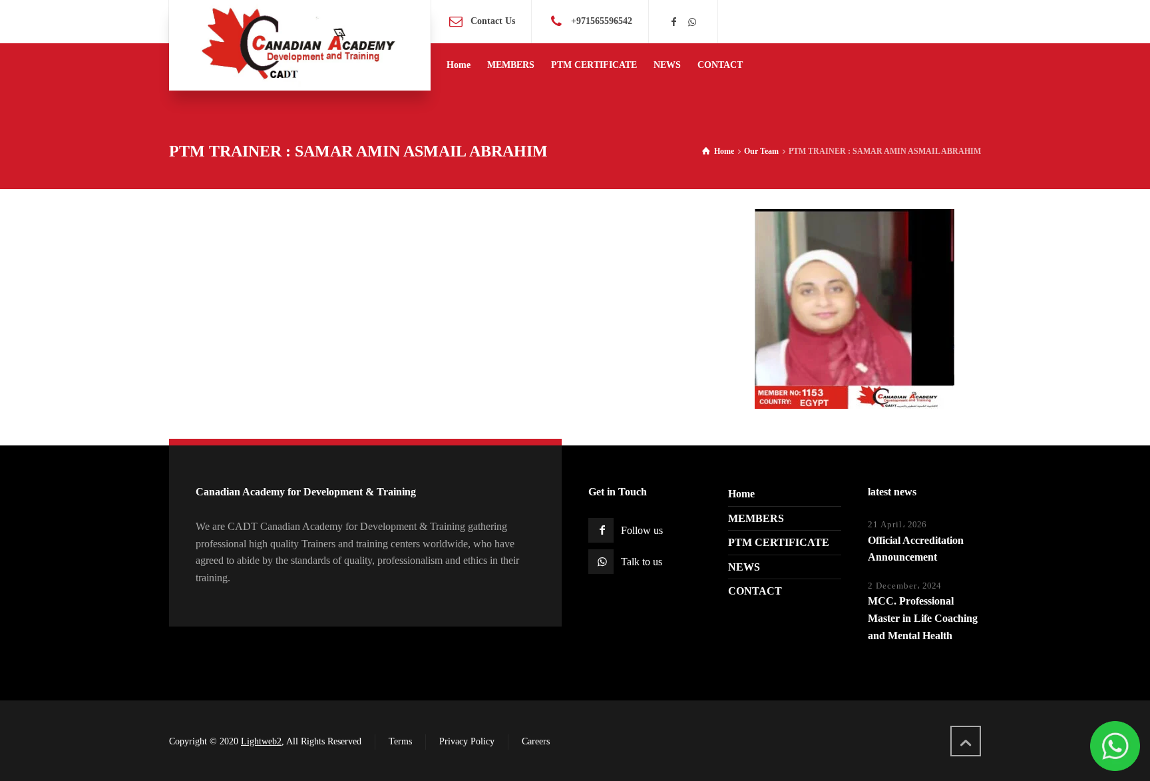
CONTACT (755, 591)
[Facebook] (674, 22)
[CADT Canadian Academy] (300, 45)
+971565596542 (601, 21)
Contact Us (493, 21)
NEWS (744, 567)
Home (741, 493)
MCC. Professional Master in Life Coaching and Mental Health (923, 618)
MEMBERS (756, 518)
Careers (536, 741)
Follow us (642, 530)
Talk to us (641, 561)
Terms (400, 741)
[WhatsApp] (692, 22)
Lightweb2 (261, 741)
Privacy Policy (466, 741)
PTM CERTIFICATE (778, 542)
